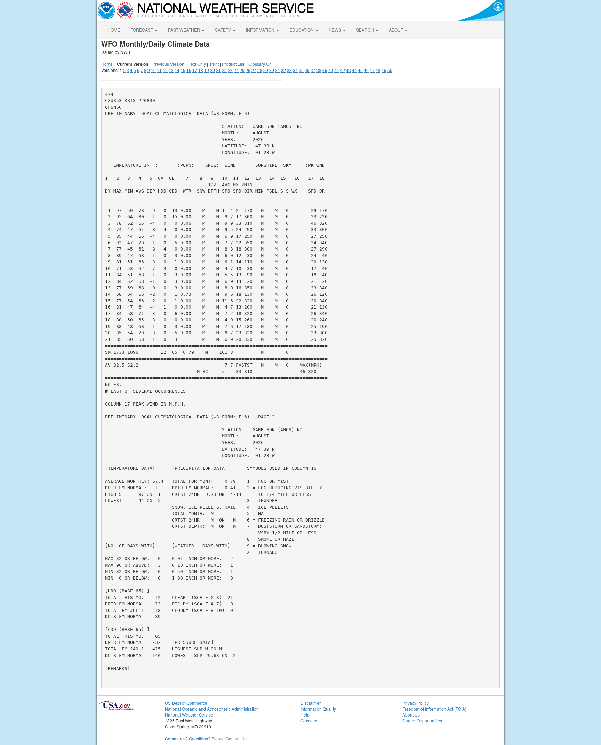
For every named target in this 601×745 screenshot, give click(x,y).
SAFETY (223, 30)
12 (165, 70)
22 (224, 70)
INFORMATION (260, 30)
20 (212, 70)
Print (214, 64)
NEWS (335, 30)
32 (283, 70)
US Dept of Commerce (186, 703)
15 (183, 70)
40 (330, 70)
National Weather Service (189, 715)
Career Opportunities (422, 720)
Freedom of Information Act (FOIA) (434, 709)
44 (354, 70)
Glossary (308, 720)
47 (372, 70)
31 (277, 70)
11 (159, 70)
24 (236, 70)
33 (289, 70)
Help (305, 715)
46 (366, 70)
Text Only (197, 64)
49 (384, 70)
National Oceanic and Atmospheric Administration (212, 709)
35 (301, 70)
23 (230, 70)
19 (206, 70)
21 (218, 70)
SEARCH (365, 30)
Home (107, 64)
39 (324, 70)
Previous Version (168, 64)
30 (271, 70)
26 (248, 70)
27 (253, 70)
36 (307, 70)
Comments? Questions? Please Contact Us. (206, 739)
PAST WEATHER (184, 30)
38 (318, 70)
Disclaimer (310, 703)
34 (295, 70)
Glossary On (260, 64)
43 (348, 70)
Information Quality (318, 709)
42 (342, 70)
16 (188, 70)
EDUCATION (302, 30)
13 (171, 70)
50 (389, 70)
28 (259, 70)
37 (313, 70)
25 (242, 70)
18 (200, 70)
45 (360, 70)
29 (265, 70)
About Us (411, 715)
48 (378, 70)
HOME (113, 30)
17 (194, 70)
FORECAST (142, 30)
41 (336, 70)
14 (177, 70)
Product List (233, 64)
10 (153, 70)
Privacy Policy (415, 703)
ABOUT (396, 30)
